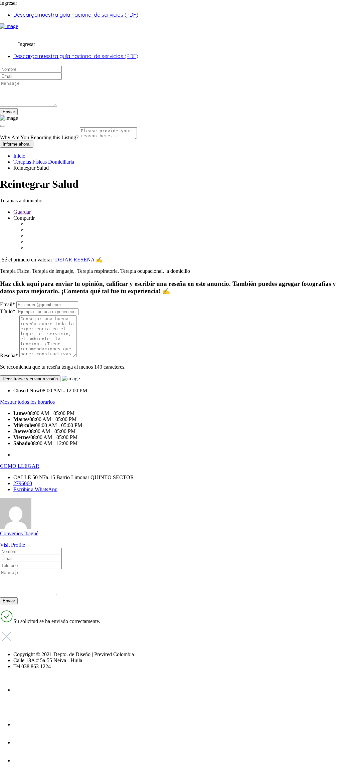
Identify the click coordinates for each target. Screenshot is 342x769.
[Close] (2, 126)
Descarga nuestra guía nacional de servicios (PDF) (75, 14)
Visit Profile (12, 545)
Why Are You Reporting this (39, 137)
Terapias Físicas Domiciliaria (43, 162)
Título (7, 311)
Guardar (22, 212)
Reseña (9, 355)
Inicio (19, 156)
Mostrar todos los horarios (27, 402)
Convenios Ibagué (19, 533)
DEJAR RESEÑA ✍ (79, 259)
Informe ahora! (17, 144)
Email (7, 304)
